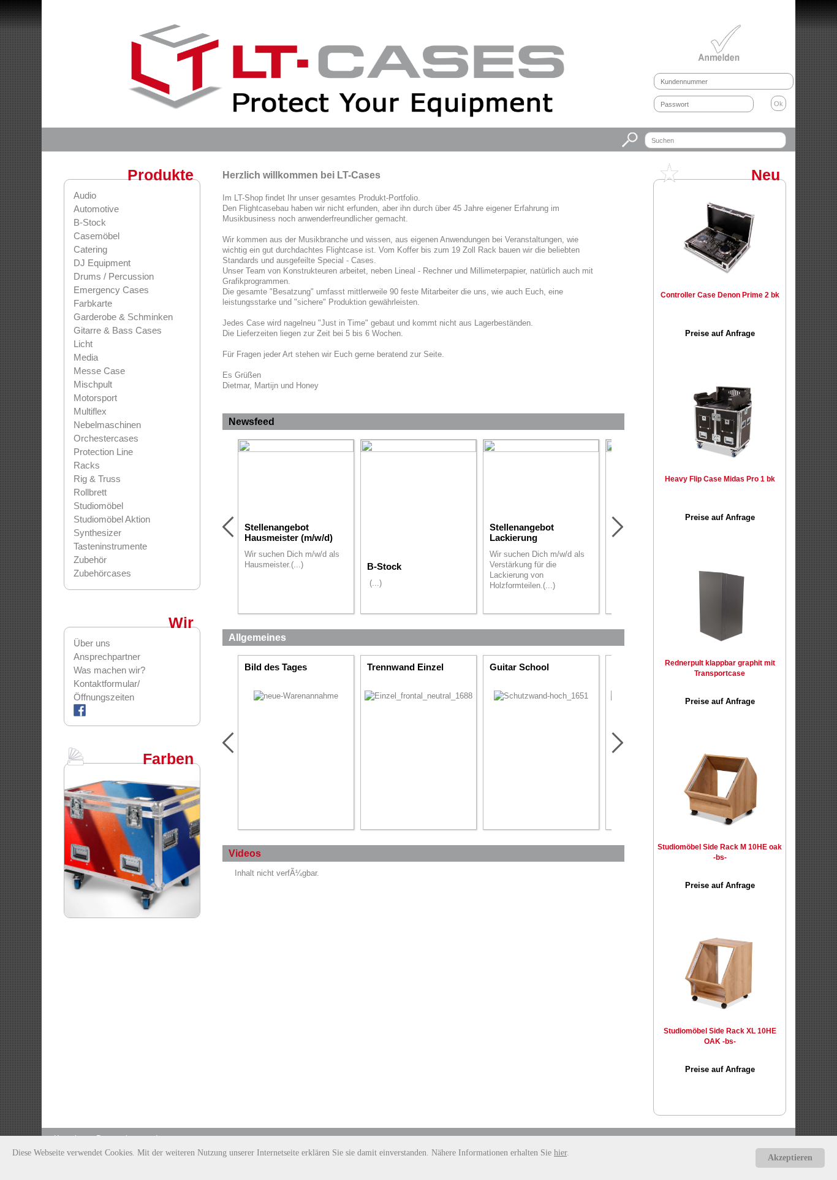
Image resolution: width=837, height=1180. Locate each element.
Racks (87, 465)
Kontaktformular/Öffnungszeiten (107, 690)
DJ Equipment (102, 263)
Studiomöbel (98, 505)
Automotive (96, 209)
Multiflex (90, 411)
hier (560, 1152)
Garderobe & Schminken (123, 317)
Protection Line (103, 451)
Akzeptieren (790, 1157)
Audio (85, 195)
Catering (90, 249)
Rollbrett (90, 492)
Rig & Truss (97, 478)
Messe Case (99, 371)
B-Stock (90, 222)
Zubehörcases (102, 573)
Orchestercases (106, 438)
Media (86, 357)
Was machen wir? (109, 670)
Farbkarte (93, 303)
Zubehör (90, 559)
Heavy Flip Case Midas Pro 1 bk (720, 479)
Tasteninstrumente (110, 546)
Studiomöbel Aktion (112, 519)
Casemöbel (96, 236)
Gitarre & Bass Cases (118, 330)
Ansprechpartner (107, 656)
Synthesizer (97, 532)
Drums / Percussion (114, 276)
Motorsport (95, 398)
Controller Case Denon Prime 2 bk (720, 295)
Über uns (92, 643)
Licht (83, 344)
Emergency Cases (111, 290)
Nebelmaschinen (107, 425)
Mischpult (93, 384)
